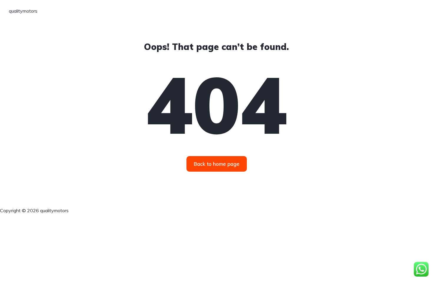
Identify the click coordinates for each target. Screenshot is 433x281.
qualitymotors (23, 11)
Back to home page (216, 164)
